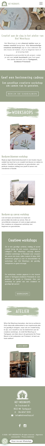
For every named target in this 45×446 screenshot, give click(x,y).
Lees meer (22, 346)
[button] (5, 441)
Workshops (22, 294)
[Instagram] (25, 425)
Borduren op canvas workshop (15, 214)
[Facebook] (20, 425)
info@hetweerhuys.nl (24, 415)
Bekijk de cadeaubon (22, 94)
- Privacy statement (27, 437)
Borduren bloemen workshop (15, 156)
